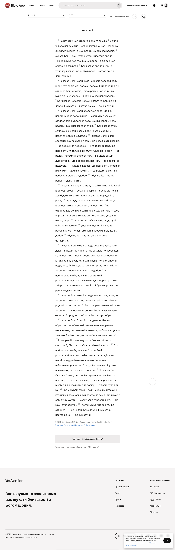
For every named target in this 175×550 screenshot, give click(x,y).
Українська (59, 447)
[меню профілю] (164, 5)
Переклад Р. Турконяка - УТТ (78, 447)
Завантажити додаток (137, 5)
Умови (51, 534)
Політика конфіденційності (34, 534)
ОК (167, 540)
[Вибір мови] (154, 5)
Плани (42, 5)
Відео (51, 5)
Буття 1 (31, 15)
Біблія (31, 5)
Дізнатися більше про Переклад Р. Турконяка (75, 425)
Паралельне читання (121, 17)
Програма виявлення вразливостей (21, 537)
